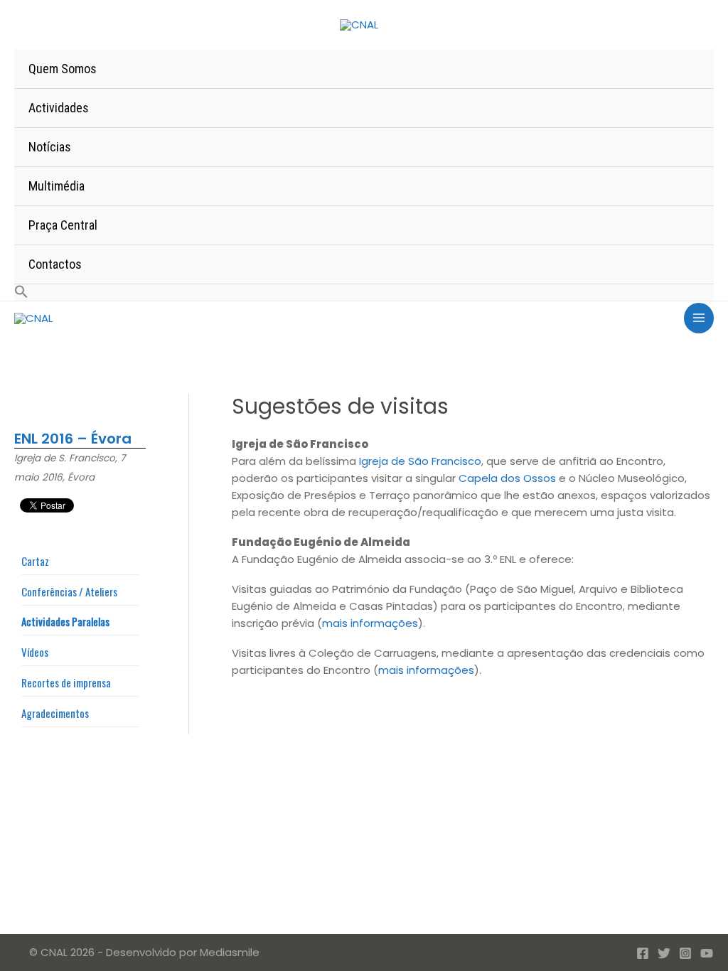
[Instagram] (685, 953)
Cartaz (35, 561)
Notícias (49, 146)
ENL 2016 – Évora (73, 439)
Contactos (55, 264)
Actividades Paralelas (65, 621)
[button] (364, 292)
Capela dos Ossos (507, 478)
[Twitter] (664, 953)
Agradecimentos (55, 713)
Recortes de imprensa (66, 682)
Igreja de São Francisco (420, 461)
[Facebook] (642, 953)
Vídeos (34, 652)
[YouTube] (706, 953)
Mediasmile (229, 952)
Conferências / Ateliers (69, 591)
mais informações (370, 623)
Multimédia (56, 185)
